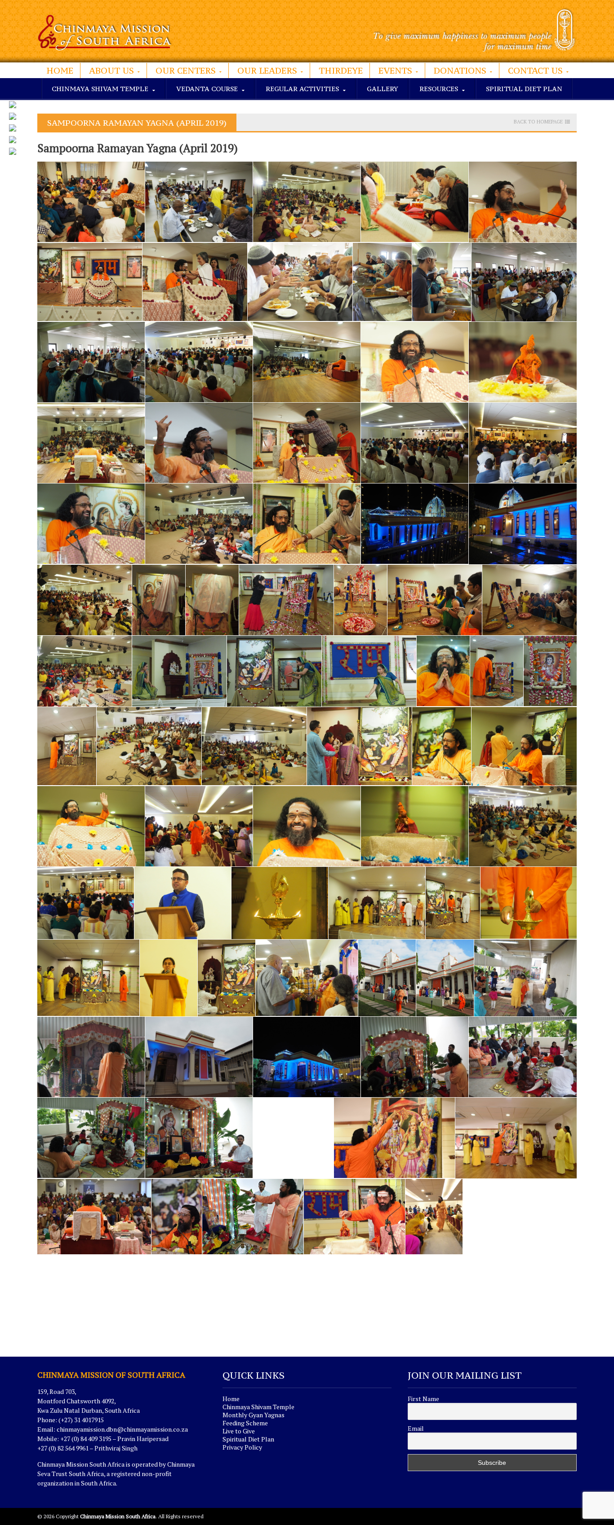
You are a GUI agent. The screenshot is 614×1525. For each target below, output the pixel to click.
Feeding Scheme (245, 1423)
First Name (423, 1399)
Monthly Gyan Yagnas (253, 1415)
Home (59, 70)
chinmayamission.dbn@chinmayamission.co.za (122, 1429)
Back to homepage (538, 121)
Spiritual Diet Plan (524, 88)
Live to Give (238, 1431)
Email (416, 1428)
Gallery (382, 88)
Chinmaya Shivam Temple (258, 1406)
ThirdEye (341, 70)
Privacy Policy (242, 1447)
